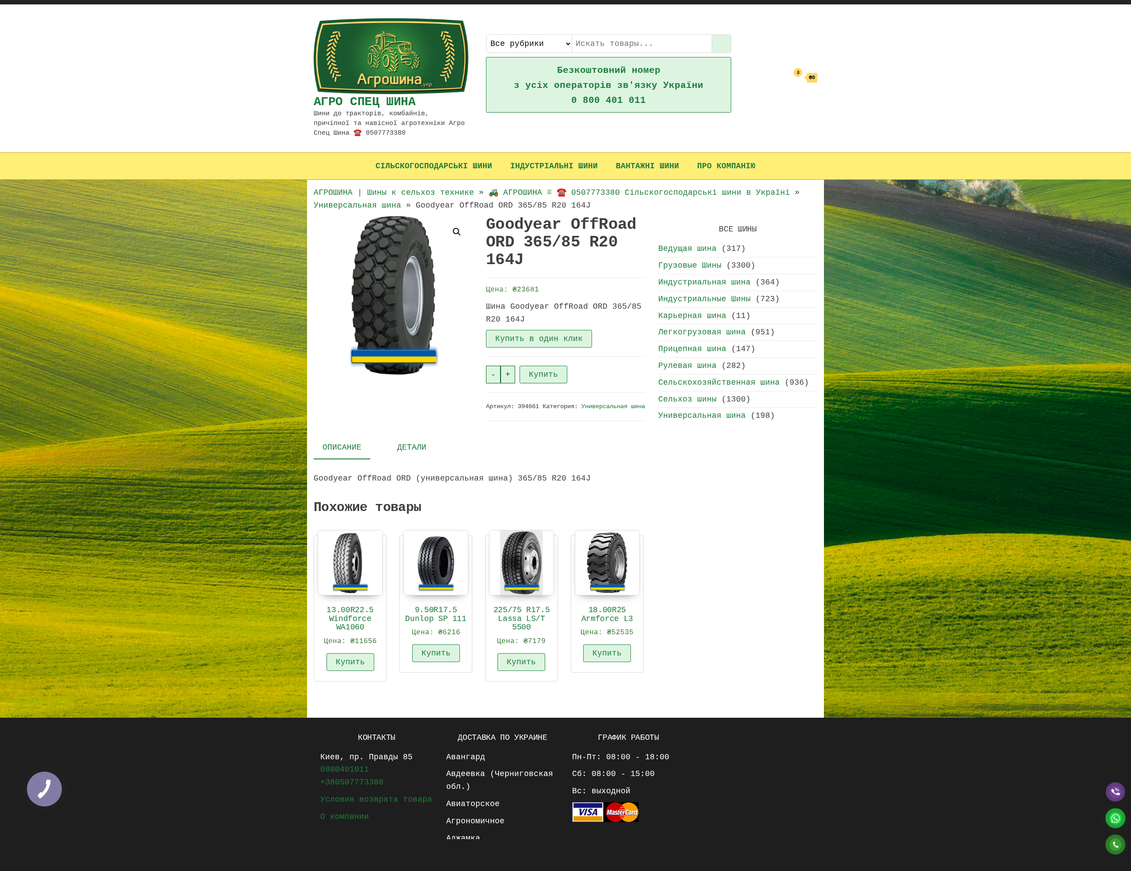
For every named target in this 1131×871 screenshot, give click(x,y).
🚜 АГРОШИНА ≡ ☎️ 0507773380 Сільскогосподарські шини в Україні (639, 192)
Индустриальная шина (704, 282)
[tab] (348, 448)
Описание (342, 447)
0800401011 (344, 769)
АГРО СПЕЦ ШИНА (364, 102)
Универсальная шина (357, 205)
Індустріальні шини (554, 166)
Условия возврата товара (376, 799)
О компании (344, 816)
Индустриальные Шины (704, 299)
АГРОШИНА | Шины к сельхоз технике (394, 192)
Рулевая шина (687, 365)
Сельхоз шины (687, 399)
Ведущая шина (687, 248)
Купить (543, 374)
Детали (411, 447)
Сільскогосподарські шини (434, 166)
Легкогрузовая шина (702, 332)
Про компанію (726, 166)
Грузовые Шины (689, 265)
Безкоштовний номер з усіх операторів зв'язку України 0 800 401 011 (608, 85)
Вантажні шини (647, 166)
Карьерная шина (692, 315)
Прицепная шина (692, 349)
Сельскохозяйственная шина (719, 382)
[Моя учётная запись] (779, 77)
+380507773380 (351, 782)
